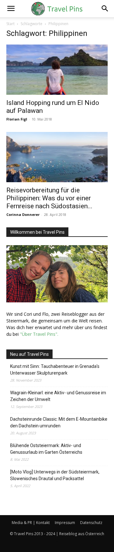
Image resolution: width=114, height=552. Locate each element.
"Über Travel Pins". (39, 334)
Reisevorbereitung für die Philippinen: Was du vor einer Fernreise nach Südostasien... (49, 198)
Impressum (65, 522)
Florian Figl (16, 119)
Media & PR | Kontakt (31, 522)
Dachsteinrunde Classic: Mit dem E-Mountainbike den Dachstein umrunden (58, 422)
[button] (11, 8)
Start (10, 23)
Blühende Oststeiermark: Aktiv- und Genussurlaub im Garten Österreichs (46, 449)
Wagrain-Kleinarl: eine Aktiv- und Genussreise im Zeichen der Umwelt (58, 396)
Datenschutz (91, 522)
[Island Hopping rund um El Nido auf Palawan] (57, 70)
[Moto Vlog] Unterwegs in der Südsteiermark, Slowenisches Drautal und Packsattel (54, 475)
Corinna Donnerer (23, 214)
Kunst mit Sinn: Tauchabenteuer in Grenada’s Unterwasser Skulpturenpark (54, 370)
